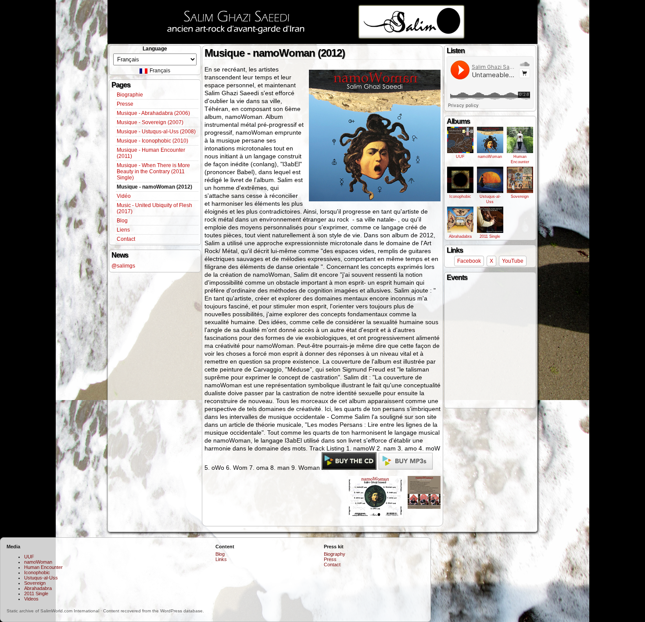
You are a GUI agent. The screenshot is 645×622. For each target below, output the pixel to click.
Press (330, 559)
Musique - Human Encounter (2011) (151, 153)
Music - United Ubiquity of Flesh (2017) (154, 208)
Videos (31, 598)
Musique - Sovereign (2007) (150, 122)
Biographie (130, 95)
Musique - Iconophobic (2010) (152, 141)
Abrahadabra (460, 236)
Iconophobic (460, 196)
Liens (123, 230)
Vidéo (124, 196)
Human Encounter (520, 159)
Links (221, 559)
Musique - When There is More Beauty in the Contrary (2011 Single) (153, 171)
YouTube (512, 261)
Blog (122, 221)
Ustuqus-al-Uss (490, 199)
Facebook (469, 261)
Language (155, 49)
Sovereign (520, 196)
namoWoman (490, 156)
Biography (334, 554)
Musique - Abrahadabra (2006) (153, 113)
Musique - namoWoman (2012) (154, 187)
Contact (126, 239)
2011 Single (490, 236)
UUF (460, 156)
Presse (125, 104)
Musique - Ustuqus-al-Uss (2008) (156, 132)
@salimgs (123, 266)
